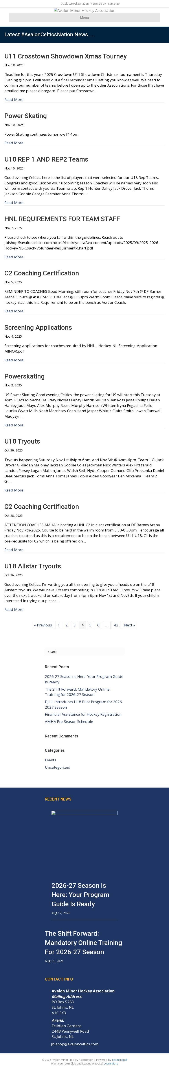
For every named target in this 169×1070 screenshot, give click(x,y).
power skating (25, 116)
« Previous (43, 625)
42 (116, 625)
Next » (129, 625)
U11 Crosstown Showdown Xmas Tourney (65, 56)
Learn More (111, 1063)
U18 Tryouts (22, 441)
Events (50, 759)
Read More (13, 99)
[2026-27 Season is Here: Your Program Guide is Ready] (84, 843)
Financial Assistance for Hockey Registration (83, 714)
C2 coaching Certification (41, 273)
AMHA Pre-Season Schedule (69, 721)
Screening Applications (38, 327)
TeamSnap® (119, 1060)
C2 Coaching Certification (41, 506)
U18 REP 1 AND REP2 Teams (46, 159)
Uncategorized (57, 767)
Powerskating (24, 376)
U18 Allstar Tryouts (32, 566)
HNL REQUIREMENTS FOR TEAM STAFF (62, 219)
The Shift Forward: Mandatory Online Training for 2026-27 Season (77, 692)
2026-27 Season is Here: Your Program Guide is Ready (80, 895)
